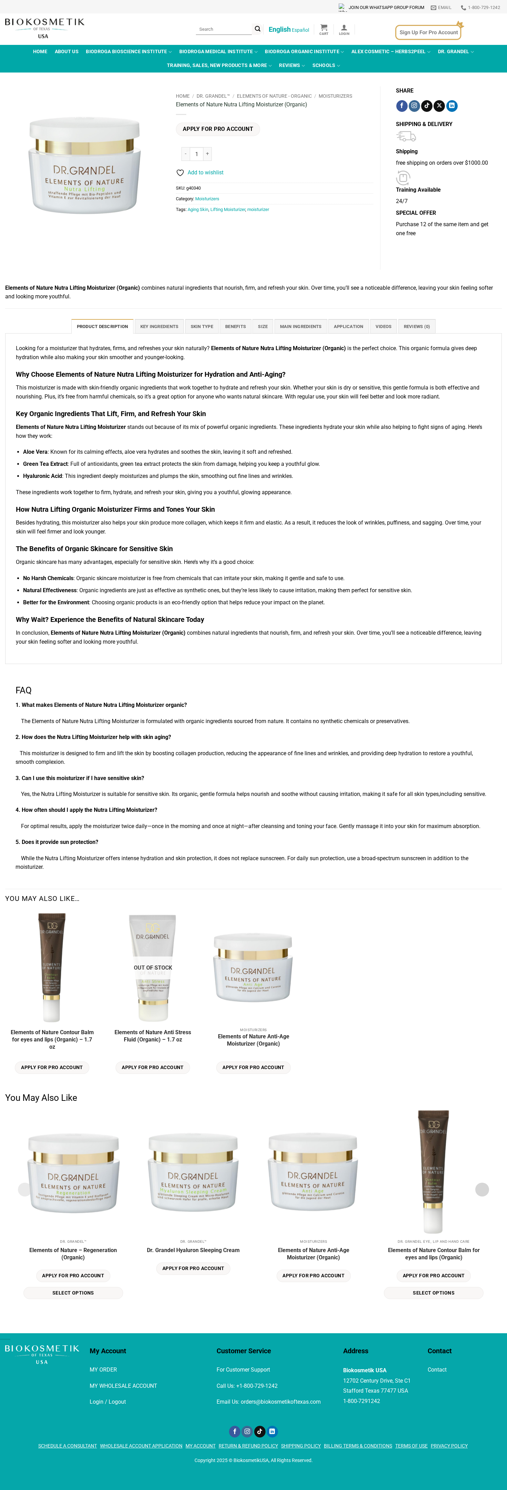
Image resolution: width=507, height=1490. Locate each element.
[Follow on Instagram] (414, 106)
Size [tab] (263, 326)
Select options (73, 1293)
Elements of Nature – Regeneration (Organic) (73, 1254)
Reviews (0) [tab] (417, 326)
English (280, 29)
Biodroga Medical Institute (216, 52)
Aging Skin (198, 209)
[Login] (344, 29)
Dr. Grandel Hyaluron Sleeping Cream (193, 1250)
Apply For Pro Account (218, 129)
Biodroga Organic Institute (302, 52)
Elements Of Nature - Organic (274, 96)
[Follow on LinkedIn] (452, 106)
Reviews (289, 65)
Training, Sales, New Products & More (217, 65)
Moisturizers (335, 96)
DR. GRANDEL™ (213, 96)
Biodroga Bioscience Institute (126, 52)
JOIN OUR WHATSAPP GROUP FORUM (386, 7)
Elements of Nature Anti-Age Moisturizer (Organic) (253, 1040)
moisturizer (258, 209)
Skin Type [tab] (202, 326)
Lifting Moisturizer (227, 209)
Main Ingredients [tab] (301, 326)
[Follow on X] (439, 106)
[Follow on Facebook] (402, 106)
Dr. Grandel (453, 52)
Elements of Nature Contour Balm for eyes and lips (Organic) (434, 1254)
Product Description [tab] (102, 326)
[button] (324, 29)
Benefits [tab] (235, 326)
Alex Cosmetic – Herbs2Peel (388, 52)
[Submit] (257, 29)
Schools (324, 65)
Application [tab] (349, 326)
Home (40, 52)
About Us (67, 52)
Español (300, 30)
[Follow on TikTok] (427, 106)
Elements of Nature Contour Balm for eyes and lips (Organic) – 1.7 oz (52, 1039)
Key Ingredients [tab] (159, 326)
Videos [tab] (384, 326)
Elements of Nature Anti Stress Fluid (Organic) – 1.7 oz (153, 1036)
